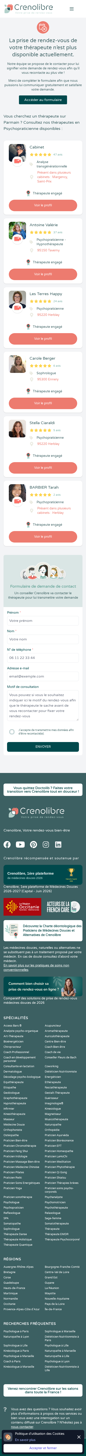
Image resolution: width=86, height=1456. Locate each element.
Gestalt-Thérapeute (57, 1092)
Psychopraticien (14, 1207)
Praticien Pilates (14, 1172)
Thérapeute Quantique (18, 1244)
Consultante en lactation (19, 1066)
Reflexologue (12, 1213)
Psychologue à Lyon (57, 1361)
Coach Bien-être (55, 1046)
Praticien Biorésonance (59, 1140)
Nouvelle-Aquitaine (57, 1298)
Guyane (49, 1282)
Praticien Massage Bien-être (22, 1161)
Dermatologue (13, 1071)
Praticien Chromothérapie (20, 1145)
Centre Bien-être (55, 1041)
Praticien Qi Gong (56, 1172)
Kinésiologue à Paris (16, 1350)
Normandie (11, 1298)
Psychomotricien (55, 1202)
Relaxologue (52, 1213)
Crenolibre (12, 830)
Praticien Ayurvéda (57, 1135)
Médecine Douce (14, 1124)
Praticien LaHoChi (56, 1156)
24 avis (57, 301)
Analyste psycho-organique (21, 1031)
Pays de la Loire (55, 1304)
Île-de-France (53, 1309)
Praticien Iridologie (15, 1156)
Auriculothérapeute (57, 1036)
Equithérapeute (14, 1082)
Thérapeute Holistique (18, 1239)
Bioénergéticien (13, 1041)
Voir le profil (43, 205)
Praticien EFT (53, 1145)
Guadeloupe (11, 1282)
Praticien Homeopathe (59, 1151)
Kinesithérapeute (14, 1114)
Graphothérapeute (15, 1098)
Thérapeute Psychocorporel (62, 1239)
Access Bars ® (13, 1025)
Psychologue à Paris (16, 1331)
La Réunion (52, 1288)
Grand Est (51, 1277)
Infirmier (9, 1108)
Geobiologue (12, 1092)
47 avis (57, 154)
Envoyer (43, 747)
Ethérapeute (53, 1082)
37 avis (57, 232)
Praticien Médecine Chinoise (21, 1167)
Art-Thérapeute (13, 1036)
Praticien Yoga (13, 1188)
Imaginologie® (54, 1103)
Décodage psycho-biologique (22, 1076)
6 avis (57, 365)
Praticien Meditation (58, 1161)
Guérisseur (51, 1098)
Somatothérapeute (57, 1223)
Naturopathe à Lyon (16, 1336)
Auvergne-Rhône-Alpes (19, 1266)
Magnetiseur (53, 1114)
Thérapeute (52, 1228)
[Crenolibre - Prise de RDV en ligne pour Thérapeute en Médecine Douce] (28, 9)
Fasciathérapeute (56, 1087)
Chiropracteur (12, 1046)
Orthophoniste (13, 1129)
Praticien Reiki (13, 1177)
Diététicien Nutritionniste (61, 1071)
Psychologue (11, 1202)
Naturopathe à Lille (57, 1356)
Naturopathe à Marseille (60, 1350)
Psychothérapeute (56, 1207)
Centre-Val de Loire (57, 1272)
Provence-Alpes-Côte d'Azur (22, 1309)
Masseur (9, 1119)
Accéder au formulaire (43, 100)
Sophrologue (12, 1228)
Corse (7, 1277)
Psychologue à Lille (57, 1345)
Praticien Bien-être (15, 1140)
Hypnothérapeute (15, 1103)
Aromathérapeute (56, 1031)
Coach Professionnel (16, 1052)
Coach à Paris (12, 1361)
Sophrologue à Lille (16, 1345)
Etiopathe (10, 1087)
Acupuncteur (53, 1025)
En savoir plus (25, 1440)
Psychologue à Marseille (19, 1356)
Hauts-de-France (14, 1288)
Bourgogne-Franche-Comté (62, 1266)
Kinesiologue (53, 1108)
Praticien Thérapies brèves (62, 1183)
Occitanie (9, 1304)
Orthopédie (52, 1129)
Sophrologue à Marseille (60, 1331)
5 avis (57, 430)
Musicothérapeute (56, 1119)
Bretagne (9, 1272)
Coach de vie (53, 1052)
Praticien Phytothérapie (60, 1167)
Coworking (51, 1066)
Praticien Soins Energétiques (22, 1183)
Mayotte (50, 1293)
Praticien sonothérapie (18, 1197)
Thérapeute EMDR (57, 1234)
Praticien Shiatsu (55, 1177)
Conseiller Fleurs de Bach (60, 1057)
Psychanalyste (54, 1197)
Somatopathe (12, 1223)
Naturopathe (53, 1124)
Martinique (11, 1293)
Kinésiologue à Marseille (19, 1366)
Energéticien (53, 1076)
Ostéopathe (11, 1135)
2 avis (57, 494)
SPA (6, 1218)
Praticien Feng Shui (16, 1151)
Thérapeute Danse (15, 1234)
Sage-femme (53, 1218)
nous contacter (22, 1427)
